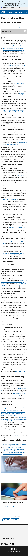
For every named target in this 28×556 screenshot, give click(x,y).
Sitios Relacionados (8, 538)
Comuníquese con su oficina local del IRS (13, 94)
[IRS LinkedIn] (10, 543)
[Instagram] (7, 543)
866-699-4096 (18, 432)
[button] (18, 12)
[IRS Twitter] (5, 543)
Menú (25, 12)
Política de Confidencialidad (14, 551)
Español (25, 27)
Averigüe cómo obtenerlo (8, 507)
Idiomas (5, 536)
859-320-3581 (17, 435)
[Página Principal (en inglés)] (4, 12)
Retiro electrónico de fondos (10, 250)
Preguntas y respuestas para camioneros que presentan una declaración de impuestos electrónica (14, 408)
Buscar (11, 12)
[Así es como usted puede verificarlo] (14, 8)
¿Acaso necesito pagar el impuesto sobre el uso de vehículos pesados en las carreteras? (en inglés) (14, 419)
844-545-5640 (22, 93)
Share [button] (7, 519)
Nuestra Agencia (7, 527)
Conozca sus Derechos (9, 530)
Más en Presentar (7, 31)
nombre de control (7, 183)
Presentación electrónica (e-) (11, 199)
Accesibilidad (14, 553)
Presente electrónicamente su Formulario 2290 (13, 478)
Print (16, 519)
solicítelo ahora (20, 175)
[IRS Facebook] (2, 543)
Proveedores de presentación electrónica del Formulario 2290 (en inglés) (14, 282)
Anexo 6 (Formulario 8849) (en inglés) (12, 395)
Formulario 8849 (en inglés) (18, 393)
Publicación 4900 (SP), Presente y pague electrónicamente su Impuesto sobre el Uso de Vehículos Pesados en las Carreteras (13, 449)
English (20, 27)
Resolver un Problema (9, 533)
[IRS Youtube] (12, 543)
